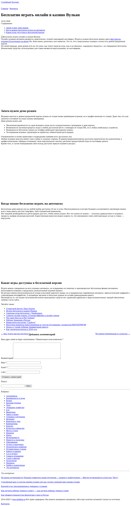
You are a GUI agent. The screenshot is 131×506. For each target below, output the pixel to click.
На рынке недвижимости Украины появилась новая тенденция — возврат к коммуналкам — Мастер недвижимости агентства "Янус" (59, 477)
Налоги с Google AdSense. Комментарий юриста (27, 327)
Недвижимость (12, 437)
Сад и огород (12, 454)
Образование (12, 442)
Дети (8, 405)
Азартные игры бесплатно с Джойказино (24, 313)
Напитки (10, 433)
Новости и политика (15, 440)
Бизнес (9, 400)
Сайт (3, 372)
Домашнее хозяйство (15, 407)
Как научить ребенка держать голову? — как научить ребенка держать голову (35, 491)
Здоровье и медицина (15, 417)
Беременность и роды (15, 398)
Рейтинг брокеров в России (18, 320)
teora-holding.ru (18, 499)
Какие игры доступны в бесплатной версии (25, 32)
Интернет (10, 419)
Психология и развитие (16, 447)
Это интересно (12, 467)
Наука (8, 435)
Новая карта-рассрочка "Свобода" (21, 322)
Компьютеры (12, 424)
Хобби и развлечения (15, 465)
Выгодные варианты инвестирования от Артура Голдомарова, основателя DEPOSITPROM (46, 325)
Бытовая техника (13, 403)
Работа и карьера (13, 451)
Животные (10, 412)
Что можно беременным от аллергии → (112, 334)
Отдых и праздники (15, 444)
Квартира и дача (13, 421)
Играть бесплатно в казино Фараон (21, 311)
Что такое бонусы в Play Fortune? (20, 318)
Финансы (10, 463)
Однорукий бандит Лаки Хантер (20, 308)
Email (4, 367)
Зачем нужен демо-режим (17, 28)
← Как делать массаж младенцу (15, 334)
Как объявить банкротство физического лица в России (25, 495)
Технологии (11, 461)
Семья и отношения (14, 456)
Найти (28, 386)
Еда (7, 410)
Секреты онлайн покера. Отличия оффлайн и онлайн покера (32, 315)
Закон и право (12, 414)
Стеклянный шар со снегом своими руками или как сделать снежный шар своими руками (40, 482)
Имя (3, 363)
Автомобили (11, 396)
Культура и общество (15, 428)
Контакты (5, 504)
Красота (9, 426)
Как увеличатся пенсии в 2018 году (21, 329)
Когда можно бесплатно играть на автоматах (25, 30)
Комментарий (7, 358)
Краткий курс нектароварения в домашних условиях (24, 486)
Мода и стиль (12, 431)
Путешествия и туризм (16, 449)
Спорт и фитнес (13, 458)
